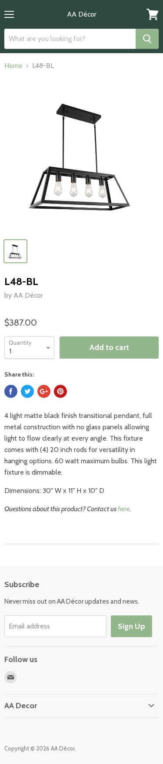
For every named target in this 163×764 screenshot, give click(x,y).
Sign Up (131, 626)
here (124, 509)
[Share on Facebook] (10, 391)
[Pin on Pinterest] (60, 391)
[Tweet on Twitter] (27, 391)
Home (13, 66)
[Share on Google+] (43, 391)
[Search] (147, 39)
